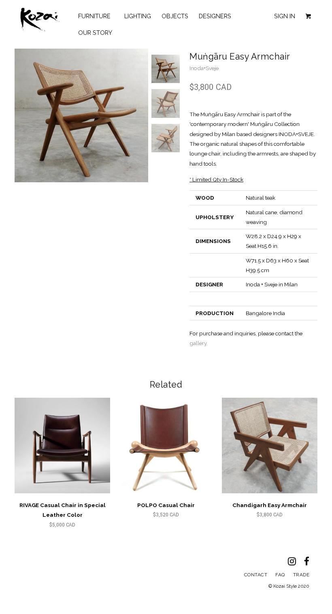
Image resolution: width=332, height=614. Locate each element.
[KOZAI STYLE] (39, 19)
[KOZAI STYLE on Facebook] (310, 563)
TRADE (301, 575)
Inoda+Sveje (204, 68)
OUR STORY (95, 32)
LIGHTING (137, 16)
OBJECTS (175, 16)
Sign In (284, 16)
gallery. (198, 343)
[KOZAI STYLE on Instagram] (296, 563)
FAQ (280, 575)
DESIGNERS (216, 16)
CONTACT (256, 575)
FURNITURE (96, 16)
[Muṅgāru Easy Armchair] (81, 115)
